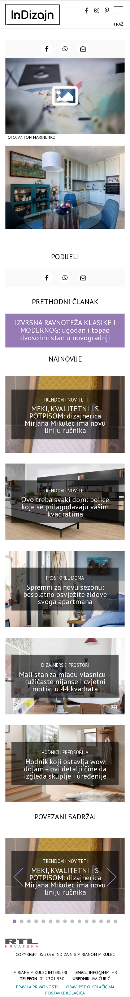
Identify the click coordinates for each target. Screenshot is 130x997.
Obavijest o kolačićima (90, 986)
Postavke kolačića (65, 993)
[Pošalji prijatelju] (83, 48)
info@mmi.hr (103, 972)
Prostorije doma (65, 578)
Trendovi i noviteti (65, 399)
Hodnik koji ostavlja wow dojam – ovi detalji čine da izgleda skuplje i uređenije (65, 769)
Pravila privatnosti (37, 986)
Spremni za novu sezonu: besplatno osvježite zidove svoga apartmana (65, 594)
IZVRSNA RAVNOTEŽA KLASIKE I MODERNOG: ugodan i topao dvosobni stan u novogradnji (65, 330)
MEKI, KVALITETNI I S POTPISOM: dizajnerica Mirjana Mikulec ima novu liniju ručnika (65, 419)
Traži (119, 24)
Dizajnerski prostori (65, 665)
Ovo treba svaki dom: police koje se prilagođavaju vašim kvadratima (65, 507)
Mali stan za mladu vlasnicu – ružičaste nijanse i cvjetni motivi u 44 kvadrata (65, 681)
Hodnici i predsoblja (65, 752)
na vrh (117, 940)
